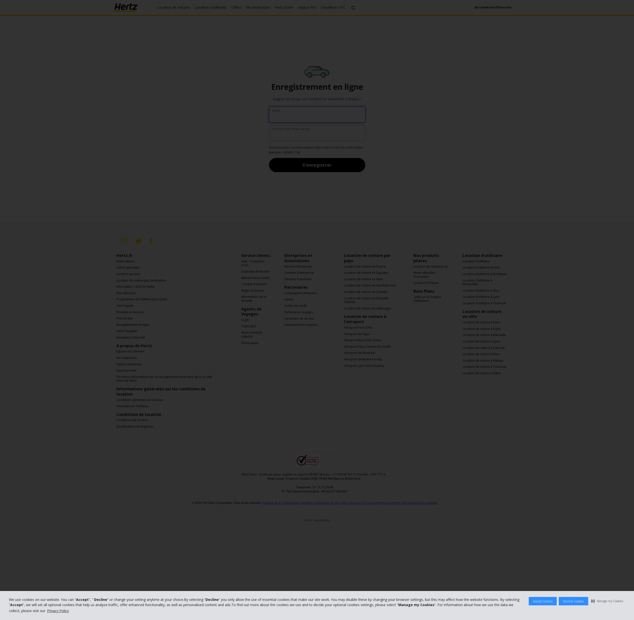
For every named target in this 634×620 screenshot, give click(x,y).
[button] (607, 601)
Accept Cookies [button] (543, 601)
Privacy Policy (58, 610)
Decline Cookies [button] (573, 601)
